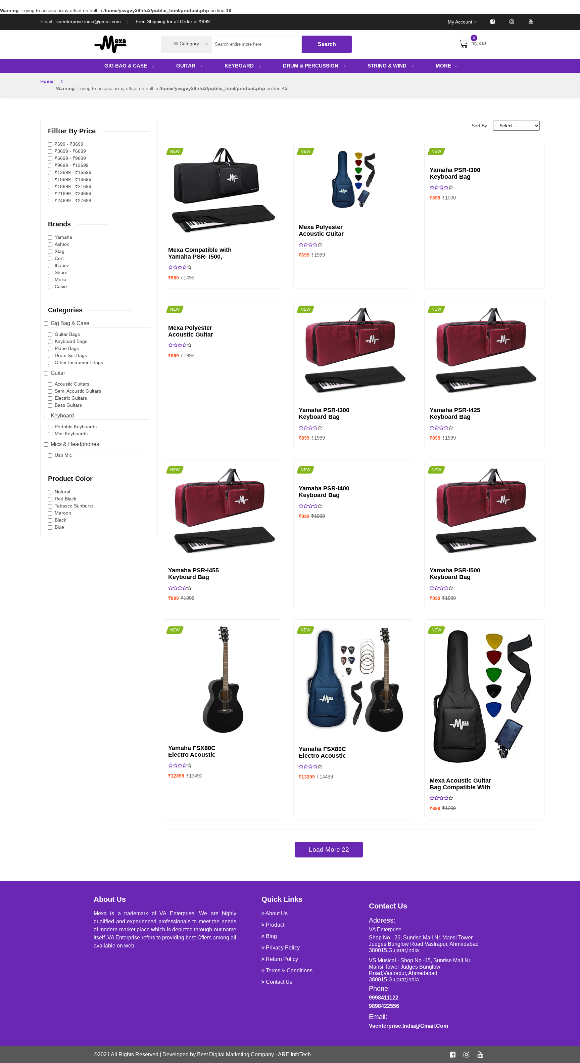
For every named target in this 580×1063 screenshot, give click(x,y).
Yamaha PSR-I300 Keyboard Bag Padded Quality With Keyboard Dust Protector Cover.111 (459, 173)
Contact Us (279, 982)
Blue (59, 527)
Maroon (63, 513)
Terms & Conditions (289, 970)
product (275, 925)
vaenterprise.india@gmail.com (88, 21)
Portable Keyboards (76, 426)
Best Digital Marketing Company (235, 1054)
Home (46, 81)
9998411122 (383, 998)
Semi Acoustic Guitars (78, 391)
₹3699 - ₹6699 (70, 151)
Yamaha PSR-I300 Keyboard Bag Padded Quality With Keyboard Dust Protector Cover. (328, 413)
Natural (62, 491)
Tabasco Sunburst (74, 505)
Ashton (62, 244)
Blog (271, 936)
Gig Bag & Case (126, 66)
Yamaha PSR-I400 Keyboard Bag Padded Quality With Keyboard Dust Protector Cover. (328, 491)
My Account (460, 22)
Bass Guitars (68, 405)
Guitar (186, 66)
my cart (479, 42)
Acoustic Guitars (72, 384)
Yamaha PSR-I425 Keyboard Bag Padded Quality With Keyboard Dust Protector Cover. (459, 413)
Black (60, 520)
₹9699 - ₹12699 (72, 165)
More (443, 66)
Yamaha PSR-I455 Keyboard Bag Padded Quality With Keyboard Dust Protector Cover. (197, 573)
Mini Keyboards (71, 433)
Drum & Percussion (311, 66)
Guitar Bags (67, 334)
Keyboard (240, 66)
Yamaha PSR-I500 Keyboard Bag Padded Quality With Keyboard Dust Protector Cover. (459, 573)
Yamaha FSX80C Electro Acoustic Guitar (191, 751)
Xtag (59, 251)
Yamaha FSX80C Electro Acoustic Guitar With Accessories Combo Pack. (328, 752)
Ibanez (62, 265)
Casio (61, 286)
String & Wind (388, 66)
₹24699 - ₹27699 (73, 200)
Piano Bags (67, 348)
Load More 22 (329, 849)
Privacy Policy (283, 947)
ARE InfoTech (294, 1054)
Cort (59, 258)
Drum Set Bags (71, 355)
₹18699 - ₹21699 (73, 186)
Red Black (65, 498)
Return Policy (282, 959)
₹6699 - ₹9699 (70, 158)
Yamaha (63, 237)
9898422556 (384, 1006)
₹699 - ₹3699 (69, 144)
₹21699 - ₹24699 (73, 193)
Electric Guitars (71, 398)
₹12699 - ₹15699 (73, 172)
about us (276, 913)
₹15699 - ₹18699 (73, 179)
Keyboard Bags (71, 341)
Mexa (60, 279)
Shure (61, 272)
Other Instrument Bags (79, 362)
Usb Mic (63, 455)
